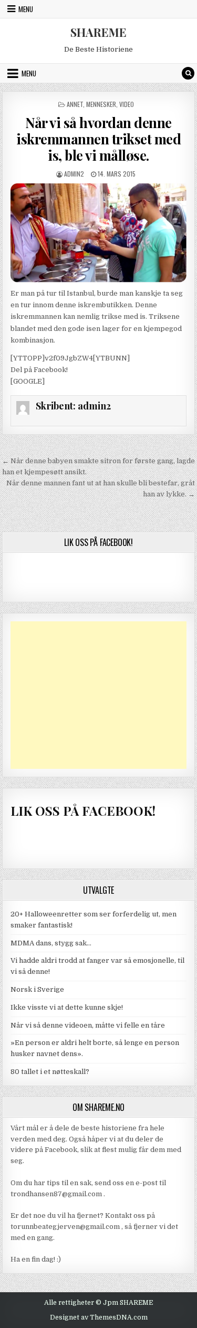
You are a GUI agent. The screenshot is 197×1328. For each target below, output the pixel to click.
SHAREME (98, 32)
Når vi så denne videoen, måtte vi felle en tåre (88, 1025)
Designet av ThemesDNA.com (99, 1317)
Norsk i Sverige (37, 989)
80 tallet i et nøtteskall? (50, 1072)
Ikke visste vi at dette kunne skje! (67, 1007)
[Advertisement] (99, 695)
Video (126, 104)
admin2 (74, 173)
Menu (25, 9)
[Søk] (188, 73)
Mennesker (101, 104)
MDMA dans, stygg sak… (51, 943)
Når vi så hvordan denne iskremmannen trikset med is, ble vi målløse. (98, 138)
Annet (75, 104)
